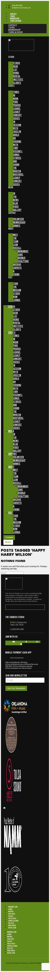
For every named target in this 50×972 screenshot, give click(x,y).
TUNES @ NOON (15, 21)
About (11, 229)
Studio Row (16, 295)
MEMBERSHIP (15, 19)
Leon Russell (17, 246)
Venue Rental (16, 75)
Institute (11, 923)
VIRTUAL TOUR (12, 927)
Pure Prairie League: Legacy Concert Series (17, 110)
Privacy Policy (33, 967)
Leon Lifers (11, 913)
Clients (17, 83)
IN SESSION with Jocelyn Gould (17, 128)
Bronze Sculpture (23, 260)
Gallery (17, 210)
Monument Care (23, 253)
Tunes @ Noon (16, 95)
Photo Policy (12, 918)
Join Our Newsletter (16, 688)
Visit (10, 277)
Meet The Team (15, 238)
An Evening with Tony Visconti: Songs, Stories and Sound (18, 151)
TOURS (12, 16)
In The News (16, 196)
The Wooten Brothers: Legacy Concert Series (18, 176)
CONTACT (13, 14)
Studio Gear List (16, 66)
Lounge (16, 300)
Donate (16, 226)
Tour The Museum (17, 287)
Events (11, 86)
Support (12, 213)
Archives (10, 911)
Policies (10, 916)
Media (10, 187)
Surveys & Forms (17, 271)
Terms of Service (18, 967)
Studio (11, 57)
